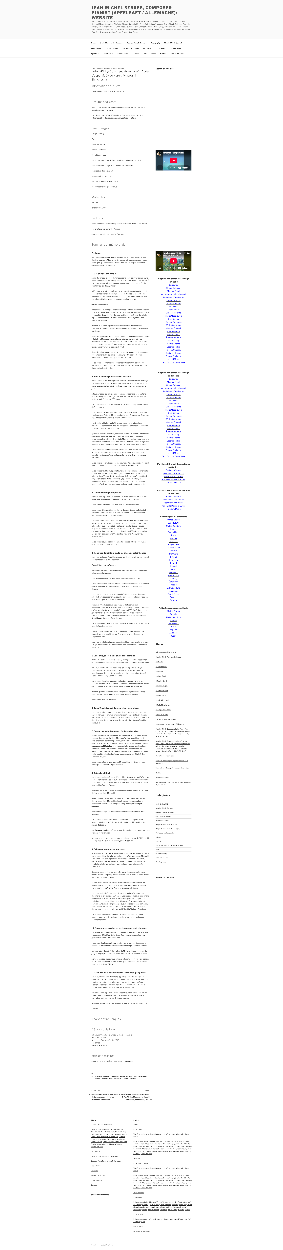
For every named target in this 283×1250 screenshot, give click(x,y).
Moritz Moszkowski (173, 316)
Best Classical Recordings (173, 362)
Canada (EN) (173, 523)
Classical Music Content (173, 43)
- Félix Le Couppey (162, 715)
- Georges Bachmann (163, 710)
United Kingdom (173, 526)
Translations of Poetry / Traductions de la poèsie (172, 768)
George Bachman (173, 356)
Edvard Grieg (173, 340)
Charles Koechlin (173, 303)
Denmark (173, 554)
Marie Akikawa (118, 1076)
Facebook (136, 1231)
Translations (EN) (162, 858)
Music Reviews (96, 48)
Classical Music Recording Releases (168, 657)
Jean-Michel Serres (115, 68)
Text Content (148, 48)
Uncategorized (161, 862)
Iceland (173, 563)
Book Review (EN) (162, 804)
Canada (173, 614)
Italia (173, 535)
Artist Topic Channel (140, 1163)
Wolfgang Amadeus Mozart (173, 294)
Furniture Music (173, 482)
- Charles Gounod (162, 691)
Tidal (145, 54)
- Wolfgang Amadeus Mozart (166, 719)
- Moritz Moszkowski (163, 705)
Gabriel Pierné (173, 344)
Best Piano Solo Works (173, 473)
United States (173, 520)
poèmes (158, 837)
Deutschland (173, 532)
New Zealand (173, 575)
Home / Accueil (96, 1180)
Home (93, 43)
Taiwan (173, 600)
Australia (173, 541)
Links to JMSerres (177, 54)
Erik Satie (173, 285)
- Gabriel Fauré (161, 676)
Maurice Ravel (173, 291)
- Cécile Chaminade (162, 700)
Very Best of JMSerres (141, 1134)
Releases (159, 841)
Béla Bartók (173, 319)
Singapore (173, 591)
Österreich (173, 581)
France (173, 529)
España (173, 538)
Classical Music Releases (136, 43)
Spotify (94, 54)
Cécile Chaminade (173, 325)
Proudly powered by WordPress (102, 1245)
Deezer (136, 54)
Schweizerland (173, 588)
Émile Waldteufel (173, 337)
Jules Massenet (173, 331)
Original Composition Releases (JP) (168, 829)
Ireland (173, 566)
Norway (173, 578)
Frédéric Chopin (173, 300)
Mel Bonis (173, 306)
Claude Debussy (173, 288)
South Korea (173, 594)
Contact (163, 54)
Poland (173, 585)
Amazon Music (122, 54)
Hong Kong (173, 560)
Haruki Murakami (103, 1076)
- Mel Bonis (159, 671)
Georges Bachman (120, 1142)
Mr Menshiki (131, 1076)
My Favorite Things (162, 777)
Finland (173, 557)
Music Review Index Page (165, 756)
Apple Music (107, 54)
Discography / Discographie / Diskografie (170, 724)
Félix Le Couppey (173, 350)
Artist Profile (137, 1129)
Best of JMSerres (173, 470)
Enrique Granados (173, 322)
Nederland (173, 572)
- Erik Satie (159, 662)
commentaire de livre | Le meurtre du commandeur (112, 1061)
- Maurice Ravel (161, 681)
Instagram (146, 1231)
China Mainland (173, 547)
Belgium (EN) (173, 544)
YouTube (161, 48)
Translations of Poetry (131, 48)
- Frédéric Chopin (161, 686)
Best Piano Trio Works (173, 476)
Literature (94, 1170)
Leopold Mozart (173, 359)
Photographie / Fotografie (165, 833)
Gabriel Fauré (173, 309)
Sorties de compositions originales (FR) (169, 845)
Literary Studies (112, 48)
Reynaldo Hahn (173, 334)
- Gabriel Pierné (161, 695)
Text (97, 1073)
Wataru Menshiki (109, 1078)
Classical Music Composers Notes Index (105, 1156)
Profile (153, 54)
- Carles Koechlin (161, 667)
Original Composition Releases (111, 43)
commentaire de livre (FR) (165, 812)
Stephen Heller (173, 347)
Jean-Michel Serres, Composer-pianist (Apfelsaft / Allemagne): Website (134, 12)
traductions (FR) (161, 853)
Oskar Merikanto (173, 313)
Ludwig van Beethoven (173, 297)
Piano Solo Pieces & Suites (173, 479)
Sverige (173, 597)
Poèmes (158, 773)
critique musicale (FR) (163, 816)
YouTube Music (175, 48)
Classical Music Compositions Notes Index (106, 1161)
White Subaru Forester (129, 1078)
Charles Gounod (173, 328)
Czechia (173, 551)
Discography (155, 43)
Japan (173, 569)
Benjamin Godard (173, 353)
